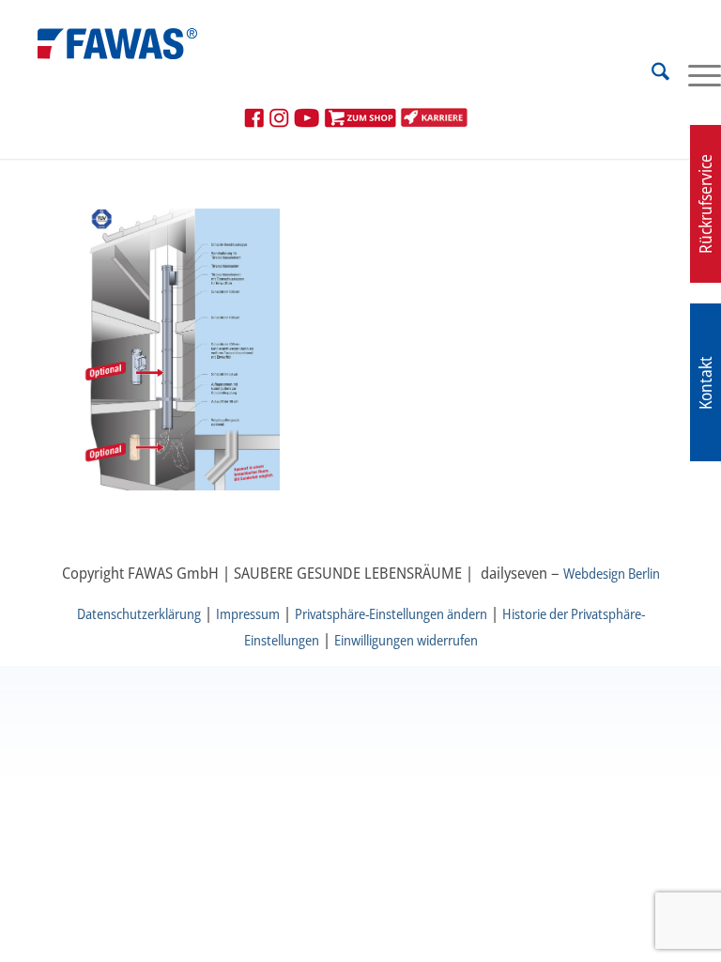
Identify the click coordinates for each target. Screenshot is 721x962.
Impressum (248, 613)
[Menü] (695, 74)
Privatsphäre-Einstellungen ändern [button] (391, 613)
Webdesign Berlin (611, 573)
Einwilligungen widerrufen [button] (406, 639)
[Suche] (651, 74)
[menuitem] (651, 74)
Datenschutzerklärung (139, 613)
